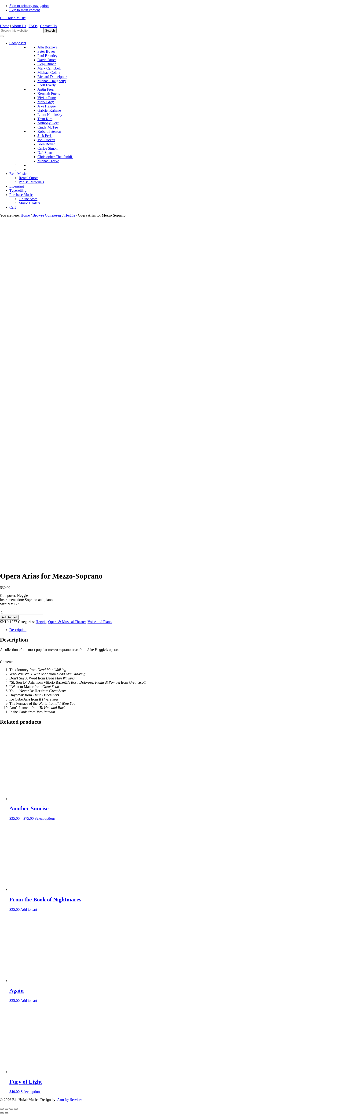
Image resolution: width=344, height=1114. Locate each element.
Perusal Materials (31, 182)
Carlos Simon (47, 148)
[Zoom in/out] (2, 1109)
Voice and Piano (100, 622)
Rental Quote (28, 178)
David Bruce (46, 60)
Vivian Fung (46, 98)
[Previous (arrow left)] (2, 1113)
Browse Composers (47, 215)
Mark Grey (45, 102)
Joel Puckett (46, 140)
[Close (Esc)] (16, 1109)
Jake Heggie (46, 106)
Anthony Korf (48, 123)
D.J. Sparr (44, 153)
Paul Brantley (47, 56)
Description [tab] (17, 630)
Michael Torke (48, 161)
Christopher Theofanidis (55, 157)
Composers (17, 43)
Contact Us (48, 26)
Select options (45, 818)
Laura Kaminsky (49, 115)
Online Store (28, 199)
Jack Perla (44, 136)
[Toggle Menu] (2, 36)
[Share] (11, 1109)
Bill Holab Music (13, 18)
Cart (12, 207)
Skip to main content (24, 10)
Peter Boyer (46, 51)
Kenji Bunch (46, 64)
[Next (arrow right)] (6, 1113)
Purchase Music (21, 195)
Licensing (16, 186)
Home (4, 26)
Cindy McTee (47, 127)
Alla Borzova (47, 47)
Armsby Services (69, 1100)
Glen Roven (46, 144)
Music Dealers (29, 203)
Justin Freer (46, 89)
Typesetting (17, 190)
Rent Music (17, 174)
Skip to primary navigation (29, 6)
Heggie (69, 215)
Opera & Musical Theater (67, 622)
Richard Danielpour (52, 77)
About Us (18, 26)
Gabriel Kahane (49, 110)
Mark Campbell (49, 68)
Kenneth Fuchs (48, 94)
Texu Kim (44, 119)
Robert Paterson (49, 131)
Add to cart (9, 617)
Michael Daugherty (51, 81)
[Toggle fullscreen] (6, 1109)
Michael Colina (48, 72)
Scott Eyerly (46, 85)
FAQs (33, 26)
